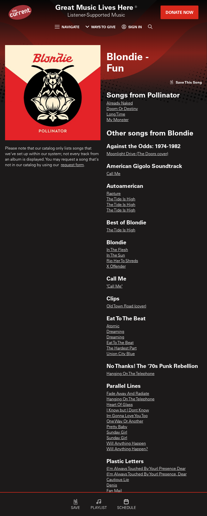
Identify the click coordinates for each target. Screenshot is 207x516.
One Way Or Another (125, 422)
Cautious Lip (118, 480)
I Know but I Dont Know (128, 410)
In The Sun (116, 256)
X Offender (116, 267)
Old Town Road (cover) (126, 306)
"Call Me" (114, 287)
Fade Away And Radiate (128, 394)
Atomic (113, 326)
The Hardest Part (122, 349)
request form (72, 165)
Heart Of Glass (120, 405)
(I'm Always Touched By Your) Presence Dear (146, 469)
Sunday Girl (117, 433)
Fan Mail (114, 491)
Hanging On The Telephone (130, 374)
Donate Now (179, 12)
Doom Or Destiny (122, 109)
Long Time (116, 115)
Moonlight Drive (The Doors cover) (137, 154)
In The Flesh (117, 250)
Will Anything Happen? (127, 449)
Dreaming (115, 332)
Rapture (114, 194)
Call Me (113, 174)
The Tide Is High (121, 199)
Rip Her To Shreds (122, 261)
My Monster (117, 120)
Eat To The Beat (120, 343)
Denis (112, 486)
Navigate (71, 26)
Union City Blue (121, 354)
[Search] (150, 26)
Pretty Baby (117, 427)
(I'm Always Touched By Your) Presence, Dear (147, 474)
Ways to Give (103, 26)
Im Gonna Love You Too (127, 416)
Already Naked (120, 103)
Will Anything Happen (126, 444)
